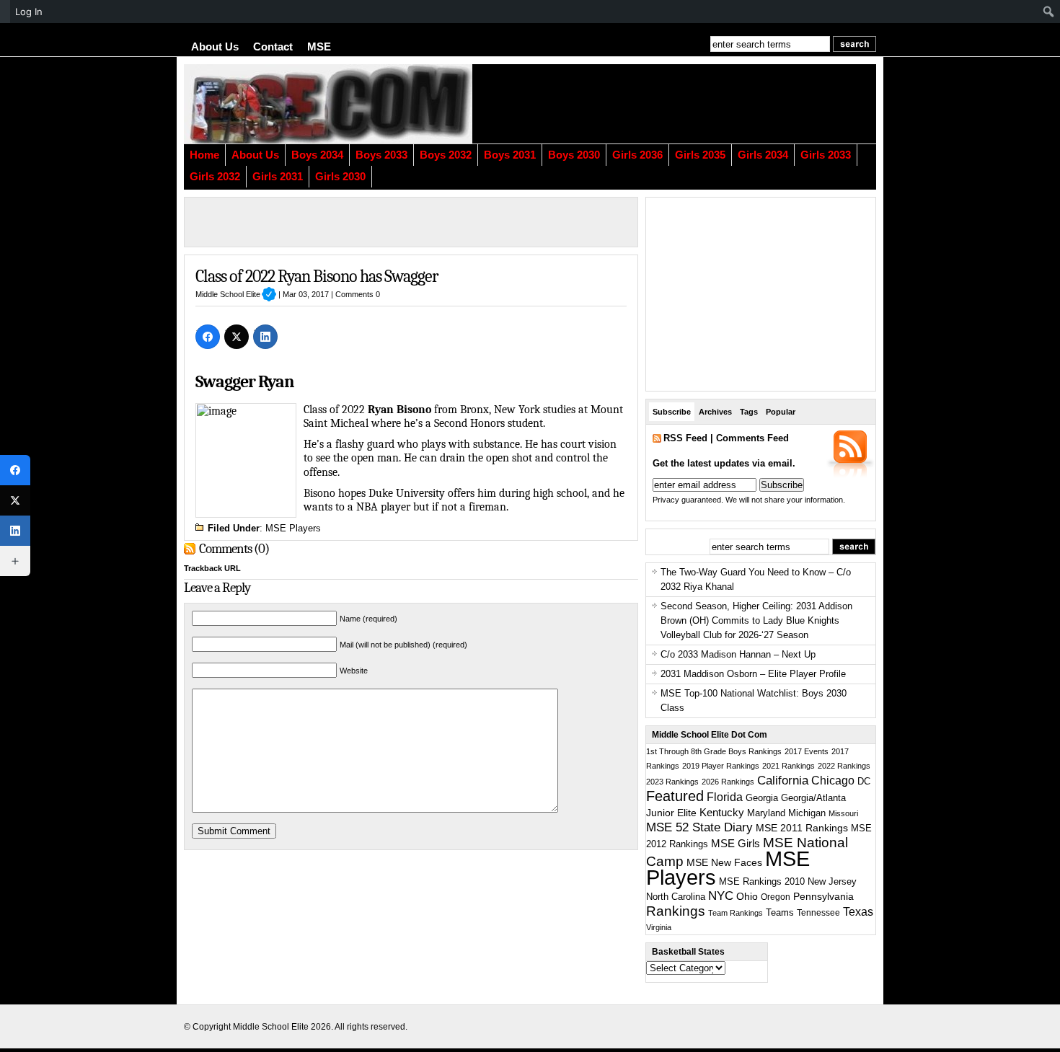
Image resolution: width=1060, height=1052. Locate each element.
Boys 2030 (574, 155)
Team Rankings (735, 913)
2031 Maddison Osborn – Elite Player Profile (753, 673)
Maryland (766, 813)
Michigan (807, 813)
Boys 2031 (510, 155)
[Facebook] (207, 336)
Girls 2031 (277, 176)
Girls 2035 (700, 155)
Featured (675, 796)
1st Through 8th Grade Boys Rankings (714, 751)
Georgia (762, 797)
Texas (858, 912)
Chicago (832, 780)
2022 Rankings (844, 765)
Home (204, 155)
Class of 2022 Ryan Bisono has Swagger (316, 276)
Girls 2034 (763, 155)
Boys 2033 (381, 155)
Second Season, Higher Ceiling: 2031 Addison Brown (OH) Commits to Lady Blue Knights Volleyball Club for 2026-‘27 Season (756, 620)
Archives (715, 411)
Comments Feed (752, 438)
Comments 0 (357, 294)
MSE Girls (735, 843)
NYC (720, 896)
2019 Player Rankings (720, 765)
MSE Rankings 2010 (762, 881)
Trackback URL (212, 568)
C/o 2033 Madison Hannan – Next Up (738, 654)
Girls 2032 (215, 176)
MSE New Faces (724, 862)
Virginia (658, 927)
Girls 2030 (340, 176)
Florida (725, 797)
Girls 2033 (825, 155)
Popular (780, 411)
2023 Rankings (672, 781)
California (782, 780)
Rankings (675, 911)
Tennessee (818, 913)
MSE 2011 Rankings (802, 828)
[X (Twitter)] (236, 336)
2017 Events (807, 751)
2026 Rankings (728, 781)
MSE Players (293, 528)
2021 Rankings (788, 765)
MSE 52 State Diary (699, 827)
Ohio (747, 896)
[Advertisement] (699, 103)
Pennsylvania (823, 896)
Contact (273, 47)
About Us (215, 47)
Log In (29, 11)
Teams (780, 913)
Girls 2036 (637, 155)
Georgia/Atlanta (813, 798)
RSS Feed (685, 438)
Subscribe (672, 411)
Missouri (843, 813)
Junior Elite (671, 812)
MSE (319, 47)
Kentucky (721, 812)
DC (863, 782)
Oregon (775, 897)
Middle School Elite (235, 294)
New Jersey (832, 881)
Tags (749, 411)
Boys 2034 (317, 155)
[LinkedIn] (265, 336)
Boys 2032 (446, 155)
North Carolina (675, 896)
